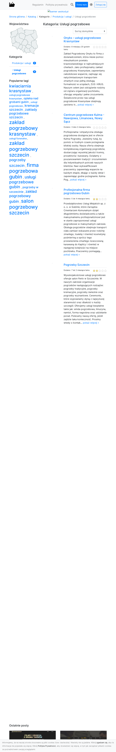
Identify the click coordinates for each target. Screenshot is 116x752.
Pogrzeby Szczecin (77, 264)
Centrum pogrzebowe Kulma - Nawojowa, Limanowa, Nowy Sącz (84, 118)
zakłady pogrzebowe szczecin (23, 113)
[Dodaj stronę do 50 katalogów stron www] (58, 11)
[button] (72, 4)
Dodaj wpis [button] (82, 4)
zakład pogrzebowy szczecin (23, 149)
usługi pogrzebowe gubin (22, 181)
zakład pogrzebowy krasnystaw (23, 128)
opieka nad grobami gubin (23, 100)
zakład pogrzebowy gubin (23, 196)
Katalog (32, 16)
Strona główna (17, 16)
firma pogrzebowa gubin (24, 171)
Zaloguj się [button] (101, 4)
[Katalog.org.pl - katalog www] (12, 4)
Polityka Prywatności (47, 746)
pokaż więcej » (86, 104)
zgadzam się (101, 743)
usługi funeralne (18, 138)
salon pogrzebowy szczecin (23, 206)
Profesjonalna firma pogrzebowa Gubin (77, 191)
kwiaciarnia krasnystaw (20, 88)
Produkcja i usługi (62, 16)
